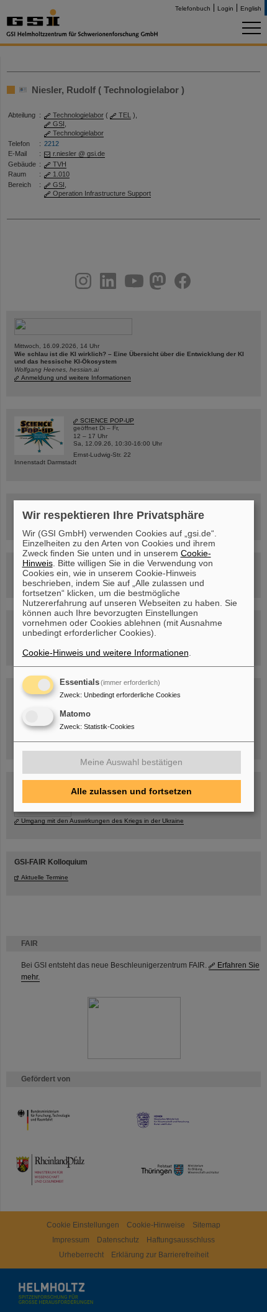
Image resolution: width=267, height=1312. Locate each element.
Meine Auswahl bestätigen (131, 762)
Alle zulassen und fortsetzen (131, 791)
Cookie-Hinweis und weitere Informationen (105, 653)
